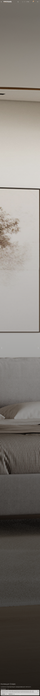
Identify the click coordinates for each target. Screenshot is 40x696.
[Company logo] (8, 1)
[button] (2, 348)
